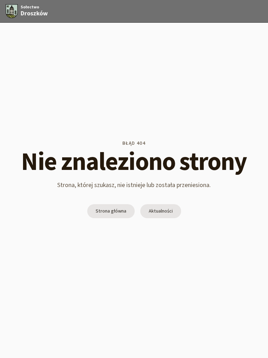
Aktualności (161, 211)
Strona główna (111, 211)
